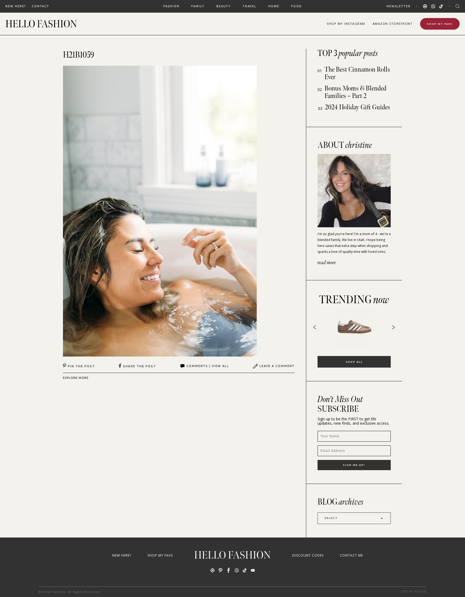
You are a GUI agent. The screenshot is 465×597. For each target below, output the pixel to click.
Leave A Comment (277, 366)
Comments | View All (207, 366)
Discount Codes (308, 555)
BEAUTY (223, 6)
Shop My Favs (440, 23)
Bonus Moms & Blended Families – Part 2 (355, 92)
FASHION (171, 6)
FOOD (296, 6)
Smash (420, 592)
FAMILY (198, 6)
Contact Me (351, 555)
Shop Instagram (346, 24)
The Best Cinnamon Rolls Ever (357, 73)
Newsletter (399, 6)
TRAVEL (249, 6)
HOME (273, 6)
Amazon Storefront (393, 24)
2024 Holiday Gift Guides (357, 107)
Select (331, 517)
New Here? (15, 6)
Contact (40, 6)
